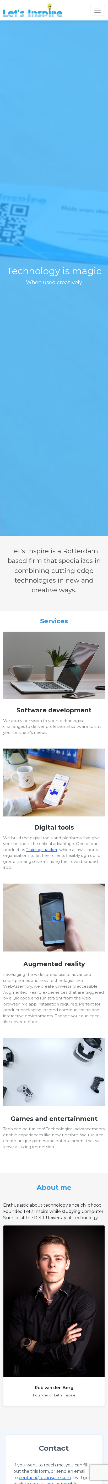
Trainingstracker (41, 849)
